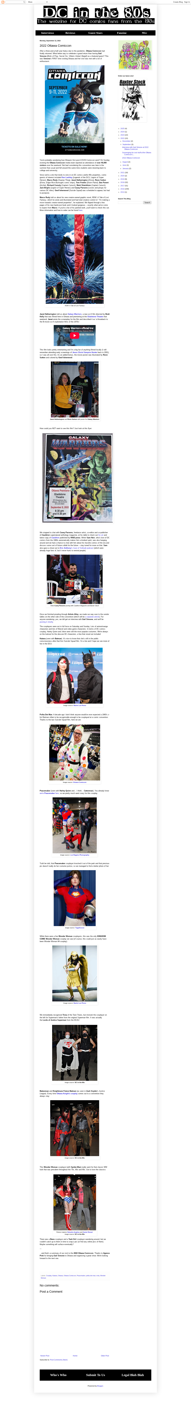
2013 (123, 192)
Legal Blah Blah (133, 1375)
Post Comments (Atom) (59, 1360)
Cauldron (55, 538)
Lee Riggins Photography (79, 855)
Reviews (70, 32)
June (124, 165)
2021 (123, 173)
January (125, 169)
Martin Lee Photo (80, 705)
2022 (123, 138)
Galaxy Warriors (75, 314)
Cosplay (49, 1275)
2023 (123, 135)
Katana (54, 1275)
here (80, 210)
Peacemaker (81, 1275)
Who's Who (58, 1375)
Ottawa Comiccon (70, 1275)
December (126, 141)
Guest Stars (95, 32)
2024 (123, 132)
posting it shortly (46, 622)
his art (100, 535)
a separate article (92, 617)
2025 (123, 129)
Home (75, 1356)
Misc (144, 32)
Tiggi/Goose (79, 928)
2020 (123, 176)
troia (97, 1275)
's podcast (76, 548)
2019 (123, 179)
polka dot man (91, 1275)
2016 (123, 189)
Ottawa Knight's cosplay (67, 1094)
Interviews (47, 32)
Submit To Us (95, 1375)
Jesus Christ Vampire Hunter (84, 352)
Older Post (105, 1356)
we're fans (49, 793)
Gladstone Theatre (95, 317)
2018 (123, 182)
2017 (123, 186)
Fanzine (122, 32)
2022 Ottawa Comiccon (131, 158)
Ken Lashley (67, 177)
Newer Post (44, 1356)
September (126, 144)
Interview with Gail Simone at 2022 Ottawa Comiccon (135, 148)
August (125, 162)
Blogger (100, 1386)
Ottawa (60, 1275)
